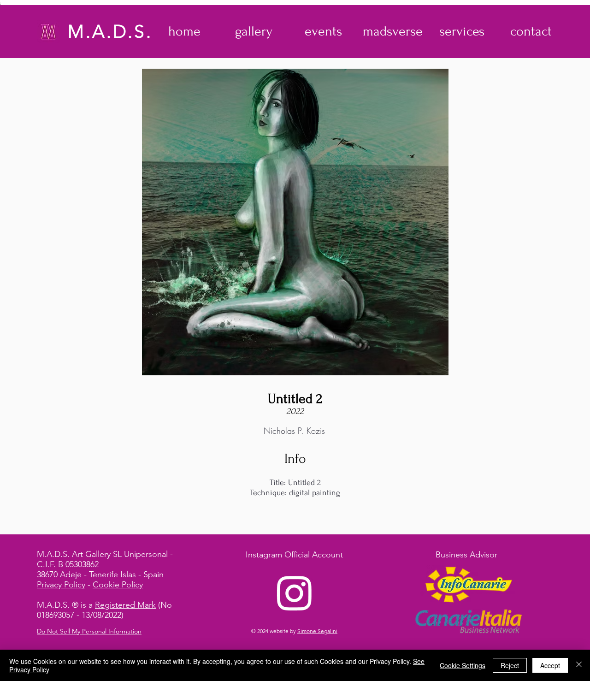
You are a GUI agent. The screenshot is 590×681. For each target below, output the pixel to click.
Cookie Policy (118, 585)
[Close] (578, 665)
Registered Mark (125, 605)
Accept (550, 665)
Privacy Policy (61, 585)
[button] (254, 31)
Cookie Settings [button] (462, 665)
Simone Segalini (317, 631)
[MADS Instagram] (294, 592)
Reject (510, 665)
